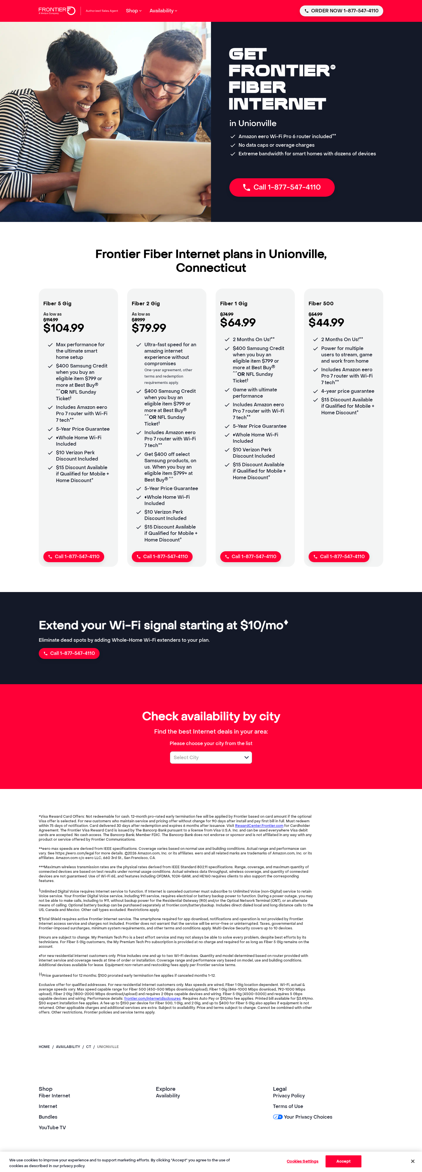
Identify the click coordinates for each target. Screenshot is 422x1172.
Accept (343, 1161)
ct (88, 1047)
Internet (48, 1106)
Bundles (48, 1117)
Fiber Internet (54, 1096)
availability (68, 1047)
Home (44, 1047)
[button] (246, 757)
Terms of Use (288, 1106)
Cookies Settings (302, 1161)
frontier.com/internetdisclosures (152, 998)
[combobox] (204, 757)
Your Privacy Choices (308, 1117)
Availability (168, 1096)
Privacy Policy (289, 1096)
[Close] (412, 1161)
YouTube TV (52, 1128)
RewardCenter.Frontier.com (259, 825)
